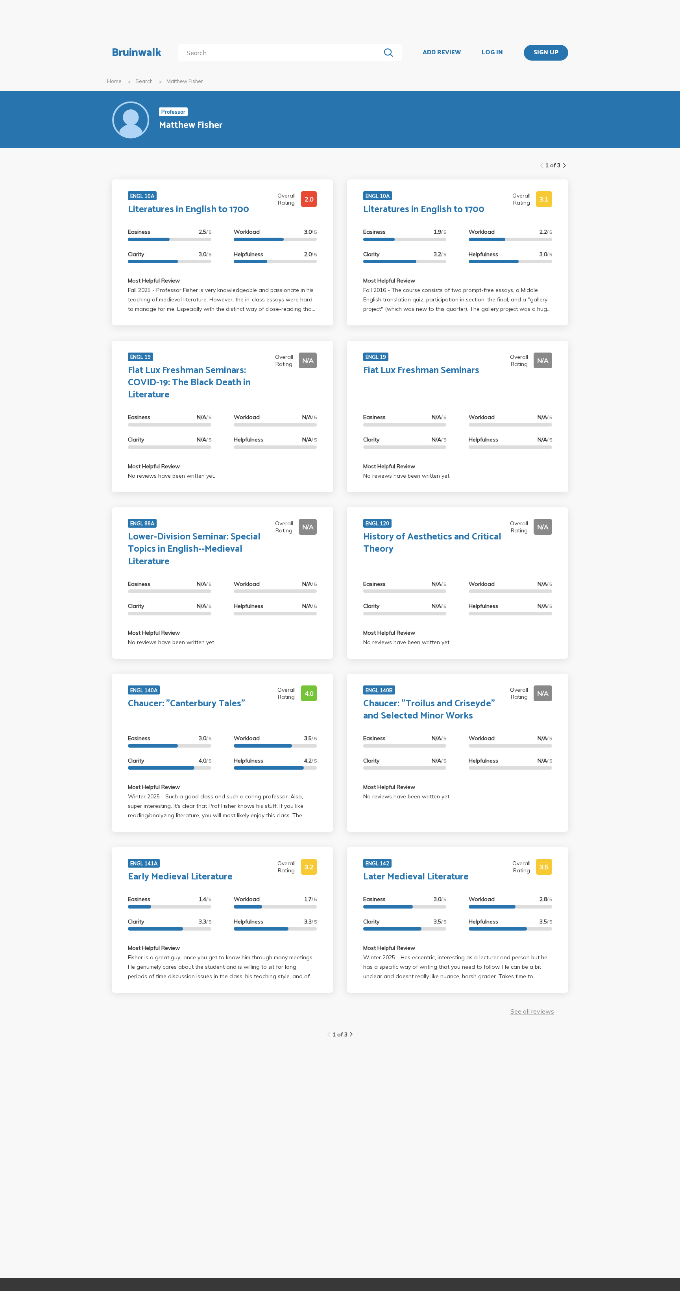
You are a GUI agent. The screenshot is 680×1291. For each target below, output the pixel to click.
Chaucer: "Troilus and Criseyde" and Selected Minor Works (429, 710)
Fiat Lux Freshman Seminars (421, 370)
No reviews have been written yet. (171, 475)
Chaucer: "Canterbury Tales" (186, 703)
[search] (281, 52)
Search (144, 81)
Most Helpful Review (154, 280)
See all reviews (532, 1011)
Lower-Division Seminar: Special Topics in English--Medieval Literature (194, 549)
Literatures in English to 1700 (188, 209)
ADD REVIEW (442, 53)
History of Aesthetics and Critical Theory (432, 543)
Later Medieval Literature (416, 877)
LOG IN (492, 53)
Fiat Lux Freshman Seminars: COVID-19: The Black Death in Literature (189, 383)
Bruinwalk (136, 52)
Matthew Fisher (184, 81)
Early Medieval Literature (180, 877)
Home (114, 81)
